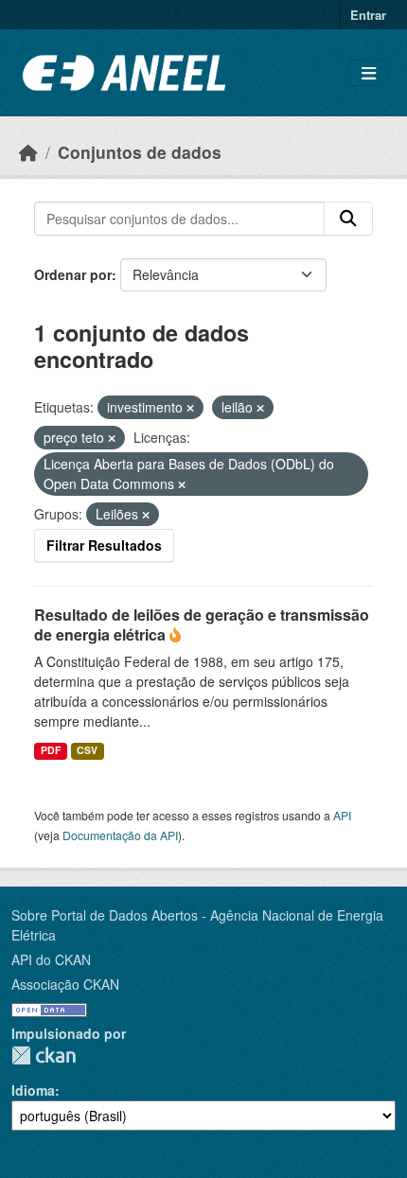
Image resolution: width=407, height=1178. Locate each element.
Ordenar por (73, 274)
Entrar (368, 15)
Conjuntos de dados (139, 152)
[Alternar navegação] (368, 73)
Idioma (33, 1090)
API (342, 815)
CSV (87, 750)
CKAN (43, 1055)
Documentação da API (120, 835)
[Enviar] (348, 219)
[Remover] (190, 407)
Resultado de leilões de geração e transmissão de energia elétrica (201, 624)
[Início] (28, 152)
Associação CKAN (65, 984)
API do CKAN (51, 959)
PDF (51, 750)
